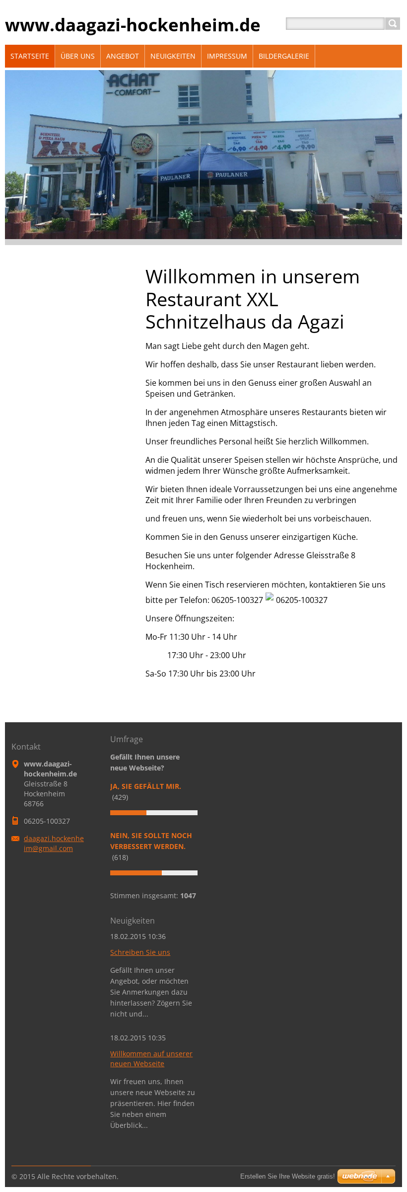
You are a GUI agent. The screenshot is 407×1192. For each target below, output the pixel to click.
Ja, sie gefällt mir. (145, 786)
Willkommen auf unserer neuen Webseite (151, 1058)
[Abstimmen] (154, 812)
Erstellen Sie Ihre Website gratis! (287, 1176)
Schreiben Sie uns (140, 952)
